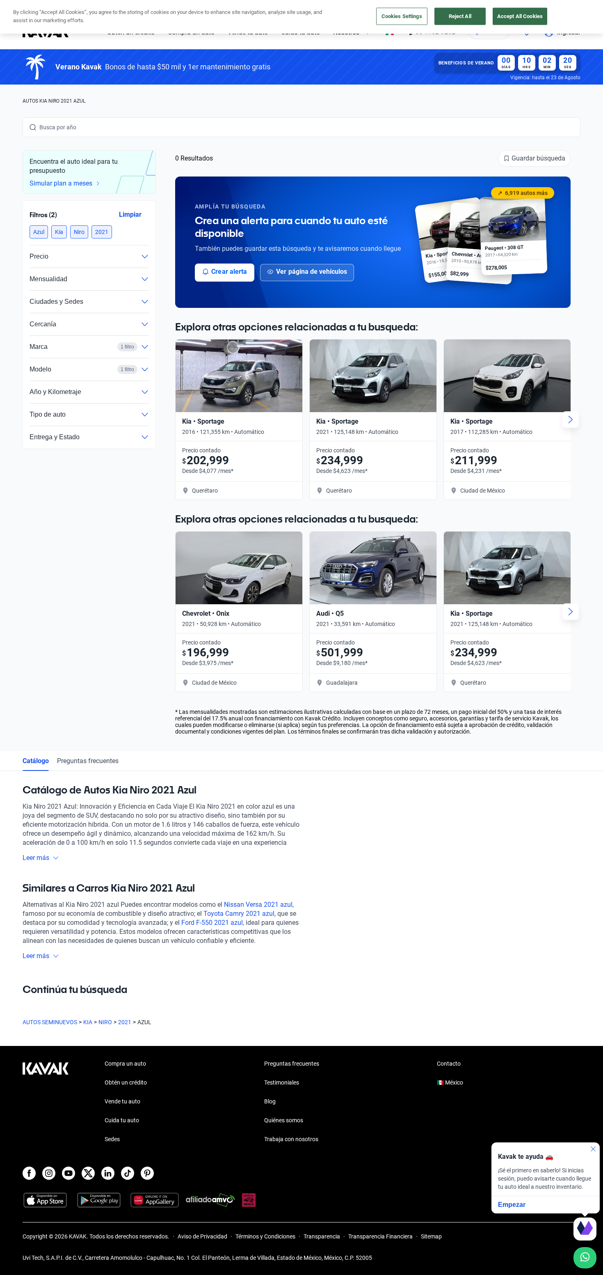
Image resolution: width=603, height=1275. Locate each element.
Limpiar (130, 214)
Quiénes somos (283, 1120)
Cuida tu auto (122, 1120)
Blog (270, 1101)
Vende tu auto (122, 1101)
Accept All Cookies (520, 16)
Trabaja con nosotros (291, 1139)
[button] (39, 231)
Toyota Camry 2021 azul (238, 913)
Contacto (449, 1063)
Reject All (460, 16)
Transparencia (322, 1236)
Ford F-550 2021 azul (212, 922)
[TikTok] (127, 1173)
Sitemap (431, 1236)
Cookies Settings (401, 16)
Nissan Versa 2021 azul (258, 904)
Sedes (112, 1139)
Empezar (511, 1204)
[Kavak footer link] (46, 1102)
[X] (88, 1173)
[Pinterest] (147, 1173)
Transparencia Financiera (380, 1236)
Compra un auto (125, 1063)
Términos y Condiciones (265, 1236)
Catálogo (36, 761)
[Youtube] (68, 1173)
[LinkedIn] (107, 1173)
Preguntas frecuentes (88, 761)
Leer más (36, 858)
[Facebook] (29, 1173)
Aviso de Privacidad (202, 1236)
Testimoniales (281, 1082)
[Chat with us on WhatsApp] (585, 1258)
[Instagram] (48, 1173)
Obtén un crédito (126, 1082)
